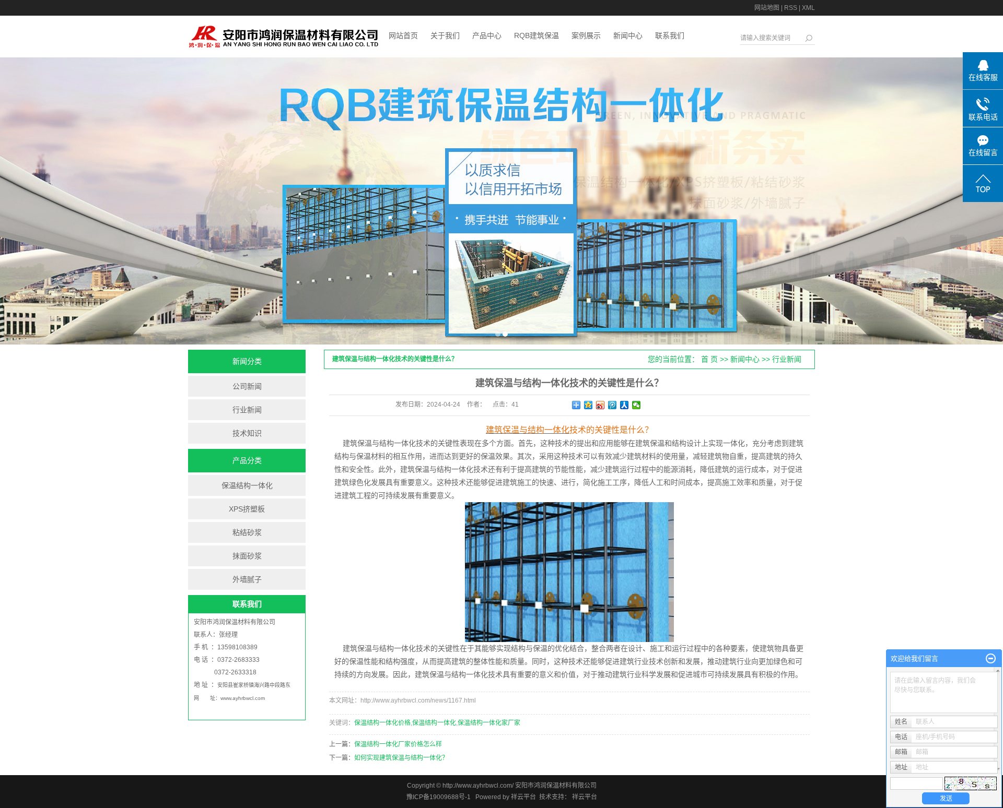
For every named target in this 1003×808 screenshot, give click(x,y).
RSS (790, 7)
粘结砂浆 (247, 532)
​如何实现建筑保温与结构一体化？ (401, 758)
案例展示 (586, 35)
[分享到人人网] (624, 405)
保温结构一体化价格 (382, 723)
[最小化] (991, 658)
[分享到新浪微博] (600, 405)
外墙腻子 (247, 579)
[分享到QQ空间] (588, 405)
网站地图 (766, 7)
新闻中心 (628, 35)
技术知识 (247, 433)
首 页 (709, 359)
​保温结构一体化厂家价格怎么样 (398, 744)
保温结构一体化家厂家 (489, 723)
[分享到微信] (636, 405)
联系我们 (669, 35)
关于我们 (445, 35)
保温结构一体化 (247, 485)
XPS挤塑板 (247, 509)
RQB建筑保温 (536, 35)
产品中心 (486, 35)
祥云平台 (523, 797)
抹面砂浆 (247, 556)
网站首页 (403, 35)
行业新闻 (247, 410)
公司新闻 (247, 386)
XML (808, 7)
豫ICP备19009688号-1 (438, 797)
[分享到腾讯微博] (612, 405)
